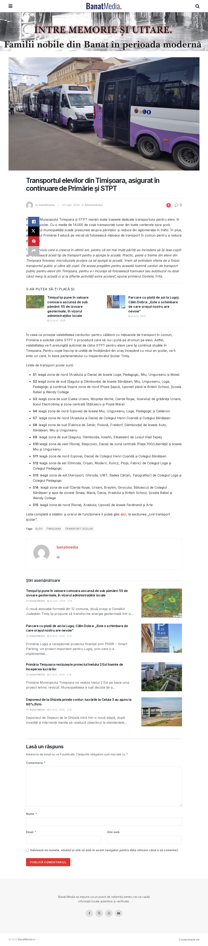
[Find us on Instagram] (109, 913)
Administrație (94, 204)
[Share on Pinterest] (33, 241)
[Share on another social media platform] (33, 251)
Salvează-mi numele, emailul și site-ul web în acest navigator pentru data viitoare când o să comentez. (104, 850)
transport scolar (79, 528)
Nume (31, 814)
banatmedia (47, 204)
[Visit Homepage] (104, 6)
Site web (113, 832)
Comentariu (36, 763)
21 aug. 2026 (138, 316)
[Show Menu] (10, 6)
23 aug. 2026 (57, 320)
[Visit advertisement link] (104, 31)
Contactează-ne (189, 939)
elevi (39, 528)
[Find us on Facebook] (89, 913)
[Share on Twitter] (33, 231)
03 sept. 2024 (71, 204)
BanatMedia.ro (26, 939)
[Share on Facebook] (33, 222)
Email (31, 832)
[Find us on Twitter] (99, 913)
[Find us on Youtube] (118, 913)
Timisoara (53, 528)
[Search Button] (197, 6)
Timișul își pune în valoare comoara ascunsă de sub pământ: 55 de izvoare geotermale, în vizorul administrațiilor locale (68, 306)
